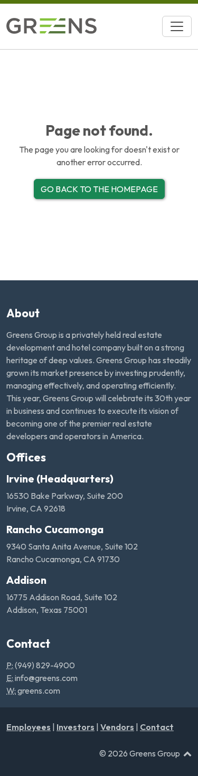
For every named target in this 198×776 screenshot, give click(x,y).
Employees (28, 727)
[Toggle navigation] (177, 26)
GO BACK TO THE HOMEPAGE (99, 189)
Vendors (117, 727)
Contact (157, 727)
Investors (75, 727)
